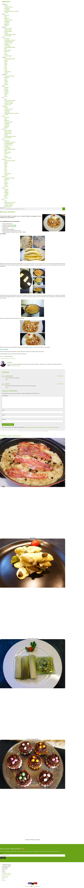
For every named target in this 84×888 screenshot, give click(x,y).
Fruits (6, 78)
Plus (3, 97)
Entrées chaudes (8, 28)
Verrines (6, 84)
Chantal (6, 383)
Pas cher (6, 12)
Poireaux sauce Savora (32, 638)
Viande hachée (8, 71)
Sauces (6, 54)
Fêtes (3, 14)
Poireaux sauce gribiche (32, 739)
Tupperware (7, 9)
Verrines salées (8, 35)
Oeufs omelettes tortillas (10, 47)
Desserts (4, 74)
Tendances (4, 4)
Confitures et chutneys (9, 76)
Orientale (6, 91)
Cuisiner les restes (9, 7)
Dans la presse (5, 867)
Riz (5, 53)
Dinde (6, 63)
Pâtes (6, 48)
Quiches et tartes (8, 31)
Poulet (6, 68)
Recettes (2, 356)
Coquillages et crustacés (10, 40)
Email (1, 853)
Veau (6, 70)
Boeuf (6, 61)
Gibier (6, 64)
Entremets (7, 77)
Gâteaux (6, 81)
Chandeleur (7, 21)
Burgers (6, 88)
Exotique (6, 90)
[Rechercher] (63, 208)
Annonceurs (4, 869)
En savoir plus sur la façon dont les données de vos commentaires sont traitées (41, 427)
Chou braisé (32, 537)
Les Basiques (8, 45)
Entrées (3, 27)
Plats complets (8, 50)
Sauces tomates (8, 55)
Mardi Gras (7, 24)
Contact (3, 871)
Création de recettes (6, 866)
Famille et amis (8, 104)
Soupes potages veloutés (10, 34)
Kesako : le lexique (9, 103)
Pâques (6, 25)
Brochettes (7, 38)
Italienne (6, 93)
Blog (6, 200)
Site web (4, 419)
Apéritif (6, 5)
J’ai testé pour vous (9, 101)
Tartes (6, 83)
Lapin (6, 65)
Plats (3, 37)
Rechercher (2, 207)
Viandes (4, 57)
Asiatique (7, 87)
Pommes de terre (8, 144)
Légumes (7, 44)
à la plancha (7, 8)
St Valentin (7, 22)
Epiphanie (7, 18)
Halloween (7, 15)
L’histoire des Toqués (6, 864)
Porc (6, 67)
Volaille (6, 73)
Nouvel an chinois (8, 20)
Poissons (7, 51)
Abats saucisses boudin (10, 58)
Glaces (6, 80)
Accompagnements (9, 41)
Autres (6, 96)
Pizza (6, 94)
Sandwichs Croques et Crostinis (12, 11)
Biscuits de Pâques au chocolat (32, 839)
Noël (6, 17)
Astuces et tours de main (10, 100)
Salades (6, 32)
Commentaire (5, 395)
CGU (3, 870)
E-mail (3, 414)
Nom (3, 410)
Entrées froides (8, 30)
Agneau (6, 60)
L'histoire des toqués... (16, 365)
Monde (3, 86)
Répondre (6, 379)
